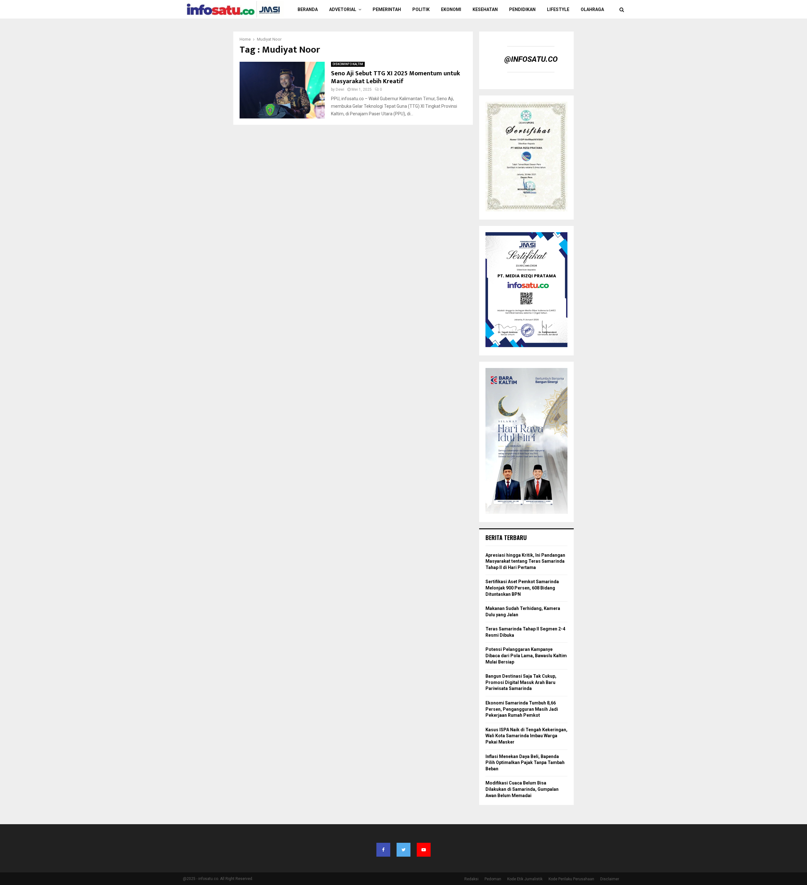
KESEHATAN (485, 9)
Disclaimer (609, 879)
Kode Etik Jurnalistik (525, 879)
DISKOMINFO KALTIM (348, 64)
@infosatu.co (531, 59)
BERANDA (308, 9)
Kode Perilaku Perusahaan (571, 879)
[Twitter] (403, 850)
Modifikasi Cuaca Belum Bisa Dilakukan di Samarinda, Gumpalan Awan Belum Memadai (522, 789)
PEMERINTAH (387, 9)
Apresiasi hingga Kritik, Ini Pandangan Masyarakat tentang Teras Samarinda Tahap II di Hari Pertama (525, 561)
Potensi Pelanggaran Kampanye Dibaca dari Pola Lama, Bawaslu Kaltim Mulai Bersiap (526, 655)
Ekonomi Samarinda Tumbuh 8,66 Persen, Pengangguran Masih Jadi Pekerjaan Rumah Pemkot (521, 709)
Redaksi (471, 879)
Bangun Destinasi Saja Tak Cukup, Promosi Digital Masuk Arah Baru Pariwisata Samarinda (520, 682)
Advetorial (342, 9)
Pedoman (493, 879)
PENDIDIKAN (522, 9)
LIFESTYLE (558, 9)
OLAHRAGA (592, 9)
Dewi (340, 89)
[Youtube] (424, 850)
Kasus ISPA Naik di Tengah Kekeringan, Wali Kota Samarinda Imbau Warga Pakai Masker (526, 735)
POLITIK (421, 9)
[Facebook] (383, 850)
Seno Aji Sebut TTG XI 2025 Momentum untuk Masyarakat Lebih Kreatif (395, 77)
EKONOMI (451, 9)
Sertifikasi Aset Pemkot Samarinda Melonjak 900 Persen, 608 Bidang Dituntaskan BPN (522, 587)
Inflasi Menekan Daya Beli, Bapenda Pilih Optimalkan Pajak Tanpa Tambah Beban (525, 762)
